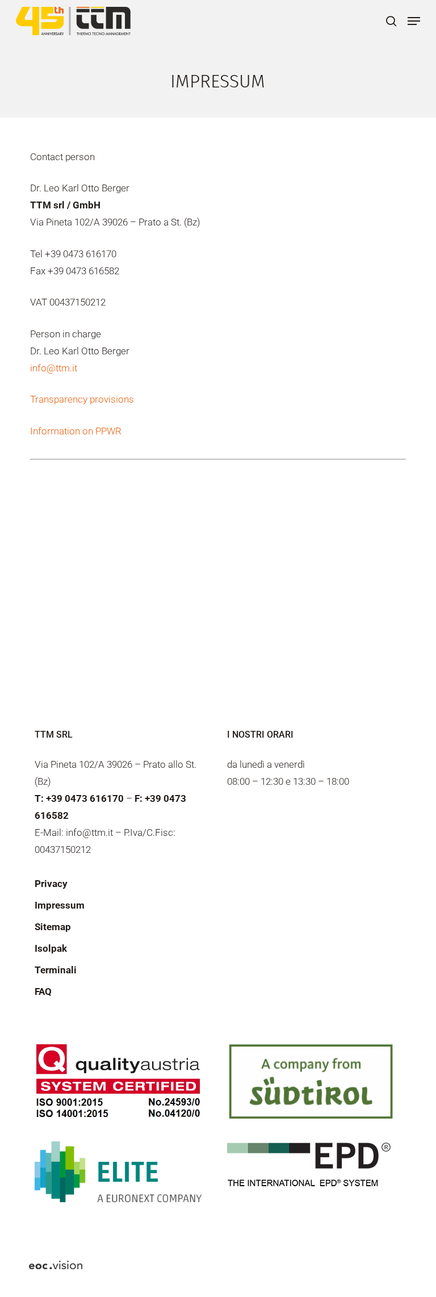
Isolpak (51, 948)
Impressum (60, 905)
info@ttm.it (53, 368)
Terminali (56, 970)
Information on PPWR (75, 431)
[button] (414, 21)
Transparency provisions (82, 399)
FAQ (43, 991)
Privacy (51, 883)
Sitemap (53, 926)
